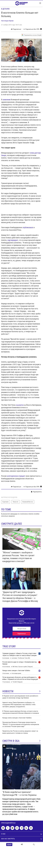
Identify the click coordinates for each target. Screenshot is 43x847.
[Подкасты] (31, 828)
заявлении (6, 99)
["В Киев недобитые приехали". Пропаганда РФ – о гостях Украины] (21, 766)
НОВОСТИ (7, 691)
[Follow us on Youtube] (12, 828)
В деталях (5, 9)
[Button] (16, 29)
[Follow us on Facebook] (3, 828)
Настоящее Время (7, 21)
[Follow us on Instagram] (17, 828)
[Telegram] (21, 844)
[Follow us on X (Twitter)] (8, 828)
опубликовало (28, 227)
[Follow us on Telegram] (22, 828)
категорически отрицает (16, 476)
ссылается (20, 405)
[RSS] (26, 828)
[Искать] (34, 844)
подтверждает (12, 240)
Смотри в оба (11, 740)
